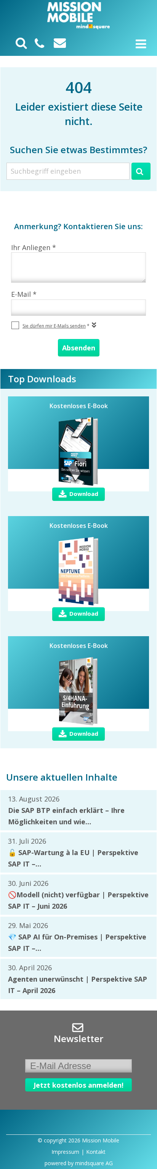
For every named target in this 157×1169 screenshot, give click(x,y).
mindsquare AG (94, 1163)
